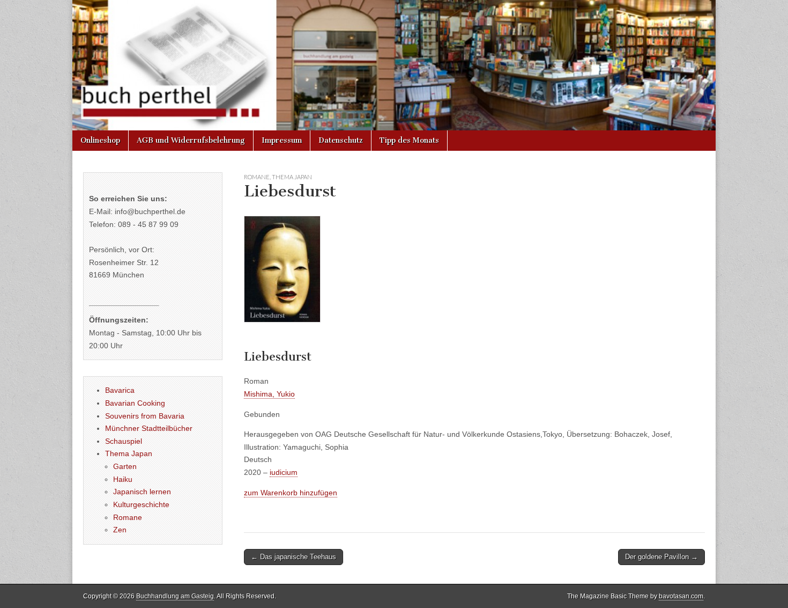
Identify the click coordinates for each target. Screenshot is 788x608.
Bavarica (120, 390)
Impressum (282, 140)
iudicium (284, 472)
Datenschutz (340, 140)
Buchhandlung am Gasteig (175, 596)
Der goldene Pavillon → (661, 557)
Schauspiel (123, 441)
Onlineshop (100, 140)
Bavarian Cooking (135, 403)
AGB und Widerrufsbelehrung (191, 140)
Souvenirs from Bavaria (144, 416)
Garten (125, 466)
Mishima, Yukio (269, 394)
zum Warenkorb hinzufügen (290, 492)
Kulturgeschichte (141, 504)
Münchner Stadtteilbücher (148, 428)
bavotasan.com (681, 596)
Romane (257, 176)
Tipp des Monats (409, 140)
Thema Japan (292, 176)
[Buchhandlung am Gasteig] (394, 65)
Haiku (122, 479)
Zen (120, 529)
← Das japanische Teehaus (293, 557)
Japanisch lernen (142, 491)
